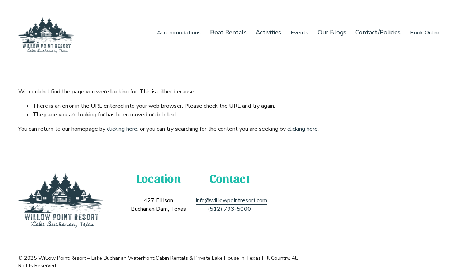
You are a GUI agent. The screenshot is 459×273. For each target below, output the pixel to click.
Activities (268, 32)
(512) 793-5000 (229, 209)
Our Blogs (332, 32)
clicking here (122, 129)
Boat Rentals (228, 32)
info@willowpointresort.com (231, 200)
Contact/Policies (378, 32)
